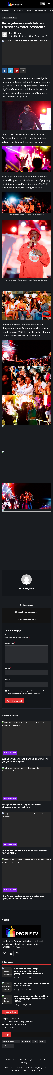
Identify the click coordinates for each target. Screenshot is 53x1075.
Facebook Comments (27, 612)
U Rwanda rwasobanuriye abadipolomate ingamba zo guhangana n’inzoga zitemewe (28, 971)
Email (8, 679)
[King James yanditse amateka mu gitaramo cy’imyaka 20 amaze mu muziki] (26, 875)
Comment (10, 643)
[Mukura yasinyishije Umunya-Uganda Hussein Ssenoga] (7, 987)
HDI (34, 1041)
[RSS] (17, 953)
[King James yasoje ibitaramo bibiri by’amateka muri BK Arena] (26, 829)
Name (8, 668)
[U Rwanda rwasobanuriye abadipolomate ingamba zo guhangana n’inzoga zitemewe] (7, 972)
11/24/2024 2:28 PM (17, 36)
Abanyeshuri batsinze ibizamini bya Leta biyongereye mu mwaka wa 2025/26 (31, 998)
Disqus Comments (28, 619)
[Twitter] (4, 953)
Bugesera (26, 1041)
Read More (20, 947)
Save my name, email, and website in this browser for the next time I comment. (27, 692)
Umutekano (8, 1046)
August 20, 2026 (23, 1005)
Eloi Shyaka (15, 33)
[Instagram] (11, 953)
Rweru (42, 1041)
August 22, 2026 (23, 977)
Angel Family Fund (11, 1041)
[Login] (49, 4)
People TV (17, 1060)
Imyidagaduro (9, 18)
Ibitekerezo (28, 605)
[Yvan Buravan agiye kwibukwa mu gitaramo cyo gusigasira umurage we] (26, 738)
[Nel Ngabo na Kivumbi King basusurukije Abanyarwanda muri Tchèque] (26, 784)
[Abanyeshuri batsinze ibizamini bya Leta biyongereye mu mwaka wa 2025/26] (7, 999)
